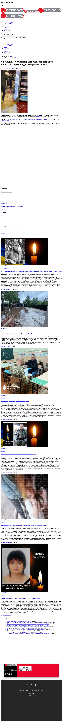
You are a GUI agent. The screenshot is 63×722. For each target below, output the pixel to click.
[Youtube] (31, 685)
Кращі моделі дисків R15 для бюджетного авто (19, 621)
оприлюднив (38, 116)
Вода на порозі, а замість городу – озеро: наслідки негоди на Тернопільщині (18, 333)
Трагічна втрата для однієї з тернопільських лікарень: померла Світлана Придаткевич (20, 598)
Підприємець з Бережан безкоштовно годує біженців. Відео (12, 206)
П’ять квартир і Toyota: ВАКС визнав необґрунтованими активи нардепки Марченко (29, 622)
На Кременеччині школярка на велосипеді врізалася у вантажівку (24, 628)
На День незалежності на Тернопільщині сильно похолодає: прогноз (25, 625)
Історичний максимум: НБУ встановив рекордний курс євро (22, 632)
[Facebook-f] (27, 685)
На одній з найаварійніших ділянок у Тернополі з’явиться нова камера (25, 629)
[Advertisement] (31, 137)
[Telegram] (35, 685)
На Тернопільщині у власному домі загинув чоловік (20, 631)
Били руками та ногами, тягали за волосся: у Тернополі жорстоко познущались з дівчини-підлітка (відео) (24, 525)
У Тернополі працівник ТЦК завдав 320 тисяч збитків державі (15, 401)
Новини (3, 68)
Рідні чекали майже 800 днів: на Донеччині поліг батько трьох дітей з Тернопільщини (29, 626)
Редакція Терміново (10, 68)
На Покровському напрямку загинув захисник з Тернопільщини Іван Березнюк (18, 454)
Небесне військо (5, 268)
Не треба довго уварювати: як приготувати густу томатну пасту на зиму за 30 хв (28, 624)
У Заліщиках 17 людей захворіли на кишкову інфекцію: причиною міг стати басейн (29, 633)
